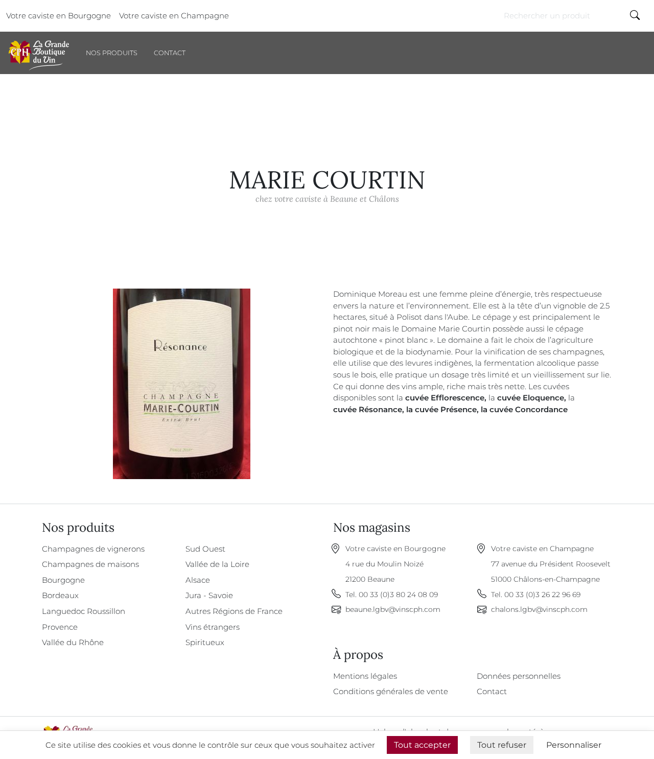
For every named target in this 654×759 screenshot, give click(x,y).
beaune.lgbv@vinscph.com (392, 609)
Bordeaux (60, 595)
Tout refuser (501, 745)
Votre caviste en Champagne (174, 15)
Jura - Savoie (209, 595)
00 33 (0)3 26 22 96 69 (542, 594)
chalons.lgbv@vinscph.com (539, 609)
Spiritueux (204, 642)
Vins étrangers (212, 627)
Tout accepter (422, 745)
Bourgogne (63, 580)
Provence (60, 627)
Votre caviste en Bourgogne (58, 15)
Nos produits (111, 53)
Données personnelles (518, 676)
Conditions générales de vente (390, 691)
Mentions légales (365, 676)
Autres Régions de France (234, 611)
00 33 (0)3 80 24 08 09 (398, 594)
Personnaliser (573, 745)
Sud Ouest (205, 549)
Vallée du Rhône (73, 642)
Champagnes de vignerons (93, 549)
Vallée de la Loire (217, 564)
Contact (169, 53)
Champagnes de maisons (90, 564)
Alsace (197, 580)
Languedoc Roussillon (83, 611)
